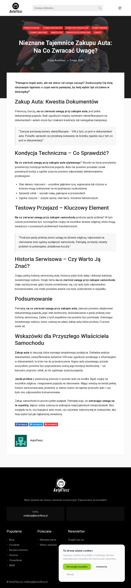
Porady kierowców (52, 28)
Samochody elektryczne (78, 33)
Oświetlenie (15, 560)
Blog (11, 539)
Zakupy (97, 33)
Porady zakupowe (38, 33)
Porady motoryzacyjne (77, 28)
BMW (12, 565)
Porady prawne (99, 28)
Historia (13, 555)
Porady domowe (32, 28)
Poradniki (14, 544)
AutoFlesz (60, 60)
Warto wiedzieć (48, 544)
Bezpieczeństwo (18, 550)
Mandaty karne (48, 539)
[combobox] (67, 8)
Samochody (56, 33)
